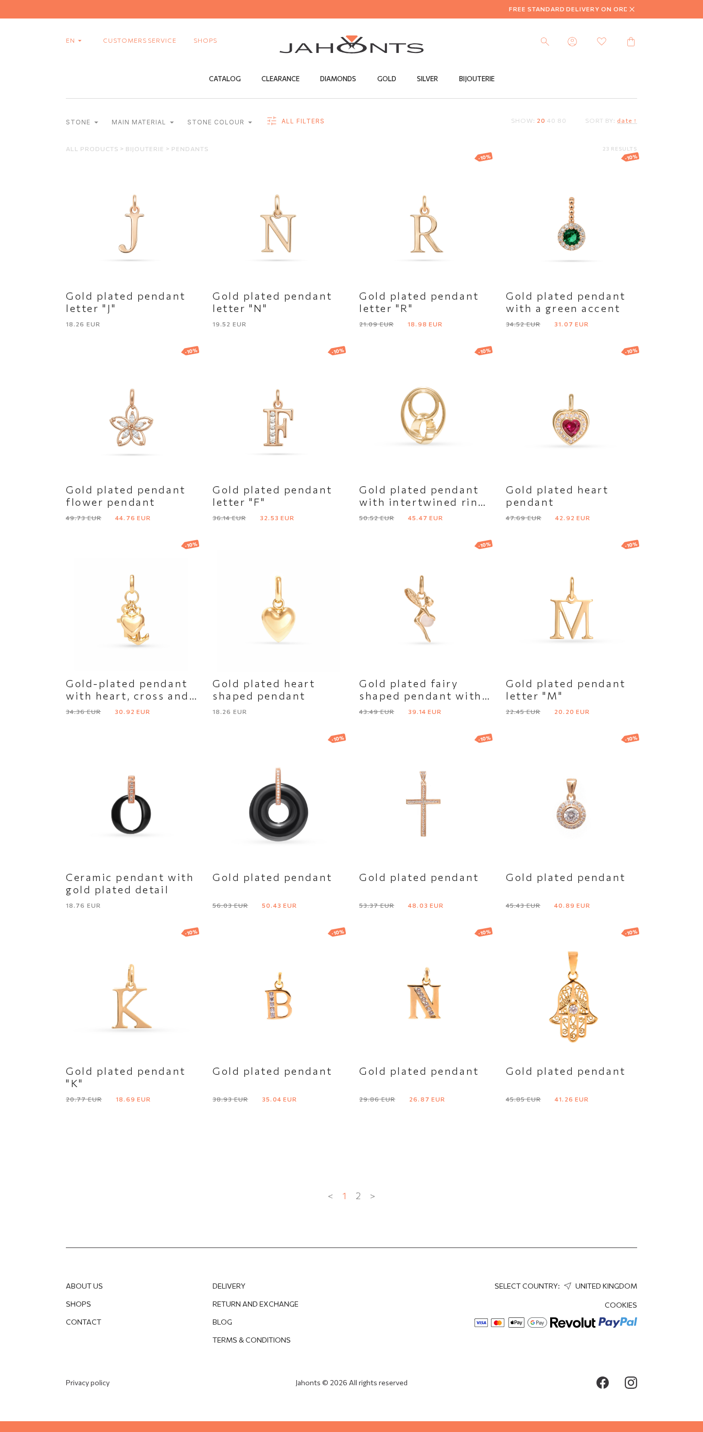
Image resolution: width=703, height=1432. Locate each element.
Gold (386, 79)
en (71, 40)
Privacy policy (88, 1382)
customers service (140, 40)
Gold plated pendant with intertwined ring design (422, 501)
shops (205, 40)
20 (541, 120)
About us (84, 1285)
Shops (78, 1303)
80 (562, 120)
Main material (140, 122)
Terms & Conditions (252, 1339)
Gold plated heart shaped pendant (264, 689)
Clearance (280, 79)
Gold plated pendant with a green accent (566, 301)
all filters (302, 121)
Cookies (621, 1304)
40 (551, 120)
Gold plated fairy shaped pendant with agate (420, 695)
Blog (222, 1321)
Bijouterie (477, 79)
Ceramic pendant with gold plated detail (130, 883)
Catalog (225, 79)
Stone (79, 122)
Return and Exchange (255, 1303)
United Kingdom (605, 1285)
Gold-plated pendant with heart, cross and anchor (127, 695)
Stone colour (216, 122)
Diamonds (338, 79)
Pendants (190, 148)
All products (93, 148)
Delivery (229, 1285)
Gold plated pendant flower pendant (126, 495)
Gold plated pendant (272, 877)
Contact (83, 1321)
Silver (427, 79)
